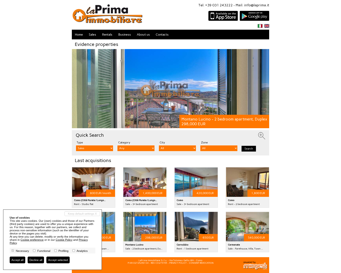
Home (79, 34)
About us (143, 34)
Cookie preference (32, 239)
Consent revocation (201, 263)
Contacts (162, 34)
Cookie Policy (64, 239)
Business (124, 34)
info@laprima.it (256, 5)
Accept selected (58, 260)
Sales (92, 34)
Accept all (17, 260)
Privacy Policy (178, 263)
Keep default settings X (82, 213)
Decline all (35, 260)
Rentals (107, 34)
